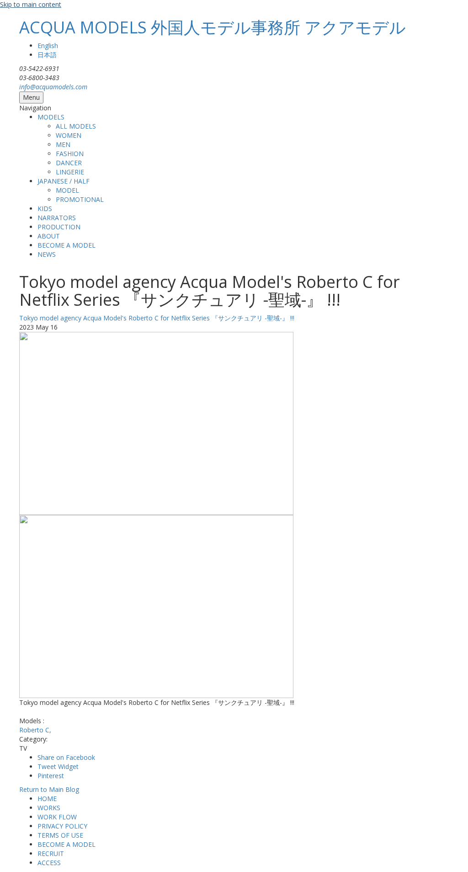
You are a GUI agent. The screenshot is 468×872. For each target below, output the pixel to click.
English (47, 45)
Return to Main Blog (49, 789)
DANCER (69, 162)
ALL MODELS (76, 126)
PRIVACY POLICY (62, 826)
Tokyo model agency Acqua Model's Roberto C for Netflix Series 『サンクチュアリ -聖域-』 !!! (156, 318)
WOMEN (68, 135)
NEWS (46, 254)
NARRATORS (56, 217)
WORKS (48, 807)
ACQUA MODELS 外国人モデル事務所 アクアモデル (212, 27)
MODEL (67, 190)
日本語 (47, 54)
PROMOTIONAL (80, 199)
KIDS (44, 208)
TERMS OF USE (60, 835)
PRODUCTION (58, 226)
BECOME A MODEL (66, 245)
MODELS (50, 117)
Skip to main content (30, 4)
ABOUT (48, 236)
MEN (63, 144)
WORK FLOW (57, 816)
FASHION (70, 153)
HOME (47, 798)
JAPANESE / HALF (63, 181)
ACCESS (49, 862)
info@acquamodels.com (53, 86)
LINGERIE (70, 172)
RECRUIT (50, 853)
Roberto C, (35, 730)
